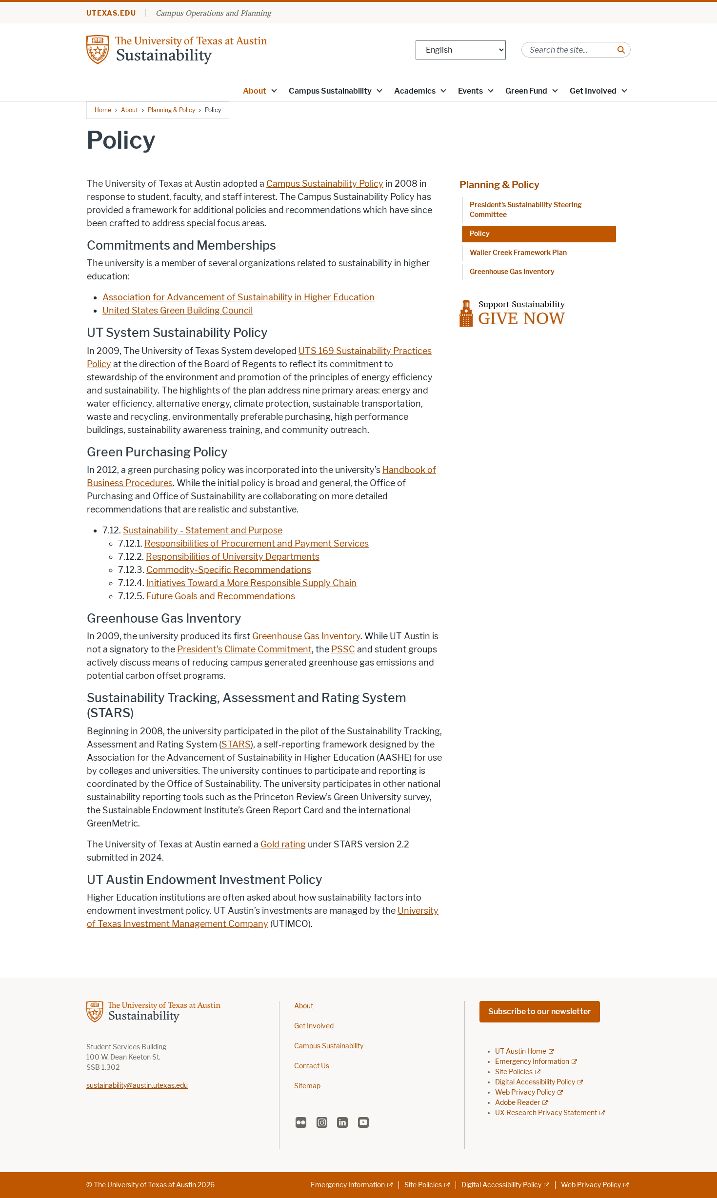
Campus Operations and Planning (213, 12)
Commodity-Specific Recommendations (228, 570)
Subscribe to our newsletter (539, 1011)
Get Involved (593, 91)
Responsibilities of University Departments (232, 556)
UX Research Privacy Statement (546, 1113)
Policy (480, 234)
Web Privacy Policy (525, 1092)
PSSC (343, 649)
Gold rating (283, 844)
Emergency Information (532, 1062)
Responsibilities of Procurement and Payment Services (256, 543)
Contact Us (311, 1066)
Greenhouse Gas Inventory (306, 636)
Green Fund (526, 91)
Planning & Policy (171, 110)
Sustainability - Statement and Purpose (202, 530)
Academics (415, 91)
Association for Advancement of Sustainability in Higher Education (238, 297)
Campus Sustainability (330, 91)
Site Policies (514, 1072)
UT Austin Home (520, 1051)
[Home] (203, 49)
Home (103, 110)
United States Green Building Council (177, 310)
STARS (236, 744)
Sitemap (307, 1086)
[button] (274, 90)
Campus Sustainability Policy (324, 183)
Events (470, 91)
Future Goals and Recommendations (220, 596)
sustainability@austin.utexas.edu (137, 1085)
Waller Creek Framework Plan (518, 253)
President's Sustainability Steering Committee (526, 210)
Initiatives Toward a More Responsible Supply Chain (251, 583)
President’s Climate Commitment (244, 649)
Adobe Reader (517, 1103)
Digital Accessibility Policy (535, 1082)
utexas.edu (111, 13)
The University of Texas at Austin (145, 1185)
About (254, 91)
